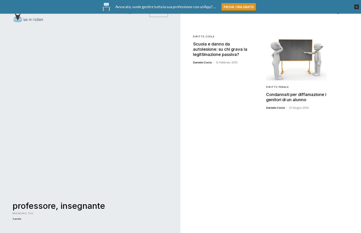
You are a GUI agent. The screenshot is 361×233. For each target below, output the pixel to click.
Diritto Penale (277, 87)
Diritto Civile (203, 36)
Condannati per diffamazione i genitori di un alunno (296, 97)
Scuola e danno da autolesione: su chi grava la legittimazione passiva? (220, 49)
